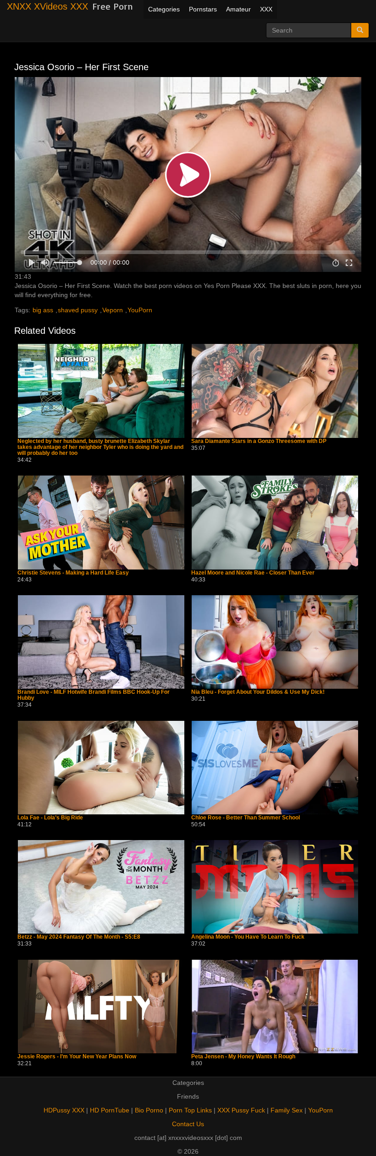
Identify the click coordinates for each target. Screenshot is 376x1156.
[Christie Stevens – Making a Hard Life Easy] (101, 522)
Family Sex (287, 1110)
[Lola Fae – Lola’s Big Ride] (101, 767)
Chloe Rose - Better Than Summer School (245, 818)
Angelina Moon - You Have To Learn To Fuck (247, 937)
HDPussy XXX (64, 1110)
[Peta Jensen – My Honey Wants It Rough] (275, 1006)
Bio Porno (149, 1110)
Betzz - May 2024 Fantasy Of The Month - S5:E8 (78, 937)
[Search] (360, 30)
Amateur (238, 9)
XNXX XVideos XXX (47, 6)
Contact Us (188, 1124)
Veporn (112, 310)
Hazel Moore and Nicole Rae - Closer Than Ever (253, 573)
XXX (266, 9)
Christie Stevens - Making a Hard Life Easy (73, 573)
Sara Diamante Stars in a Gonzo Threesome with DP (258, 441)
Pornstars (203, 9)
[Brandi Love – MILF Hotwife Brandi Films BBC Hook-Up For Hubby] (101, 642)
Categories (164, 9)
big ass (43, 310)
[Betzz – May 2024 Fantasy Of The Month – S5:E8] (101, 887)
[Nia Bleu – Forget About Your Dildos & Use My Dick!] (275, 642)
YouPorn (139, 310)
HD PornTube (109, 1110)
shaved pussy (78, 310)
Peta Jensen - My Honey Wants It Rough (243, 1057)
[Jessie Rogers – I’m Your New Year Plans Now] (101, 1006)
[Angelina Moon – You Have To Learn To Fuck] (275, 887)
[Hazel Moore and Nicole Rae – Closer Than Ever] (275, 522)
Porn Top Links (190, 1110)
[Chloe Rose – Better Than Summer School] (275, 767)
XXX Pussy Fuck (241, 1110)
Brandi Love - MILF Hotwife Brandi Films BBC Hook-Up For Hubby (93, 695)
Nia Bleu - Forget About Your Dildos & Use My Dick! (258, 692)
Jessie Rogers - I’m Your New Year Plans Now (76, 1057)
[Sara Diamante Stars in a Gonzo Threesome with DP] (275, 390)
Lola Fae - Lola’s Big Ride (50, 818)
